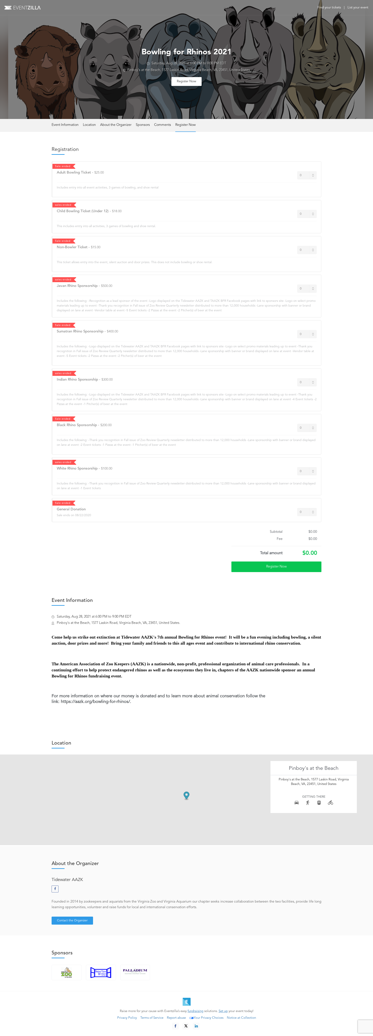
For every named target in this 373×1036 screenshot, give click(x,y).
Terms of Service (151, 1018)
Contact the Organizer (72, 920)
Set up (223, 1011)
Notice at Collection (241, 1018)
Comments (162, 125)
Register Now (186, 81)
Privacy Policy (127, 1018)
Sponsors (143, 125)
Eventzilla (23, 7)
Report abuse (176, 1018)
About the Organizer (115, 125)
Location (89, 125)
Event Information (65, 125)
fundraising (195, 1011)
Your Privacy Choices (208, 1018)
